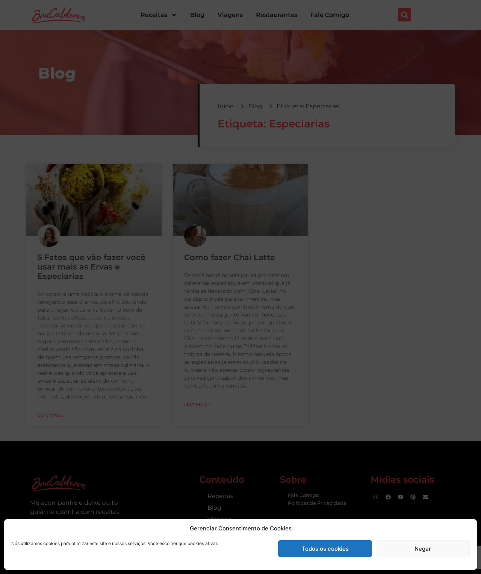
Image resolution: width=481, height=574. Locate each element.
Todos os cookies (325, 548)
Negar (422, 548)
